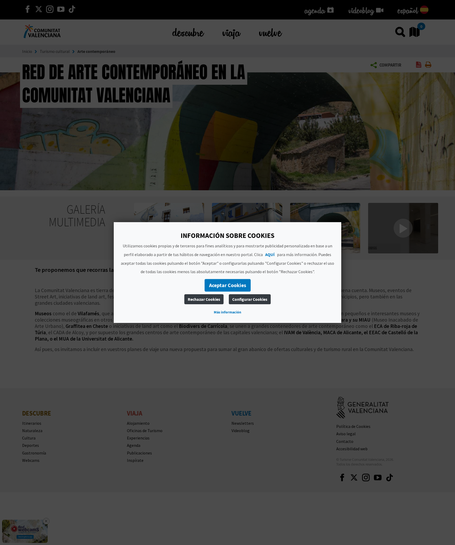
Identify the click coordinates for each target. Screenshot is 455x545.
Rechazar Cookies (204, 299)
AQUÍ (270, 254)
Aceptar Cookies (227, 285)
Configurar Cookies (249, 299)
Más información (227, 312)
